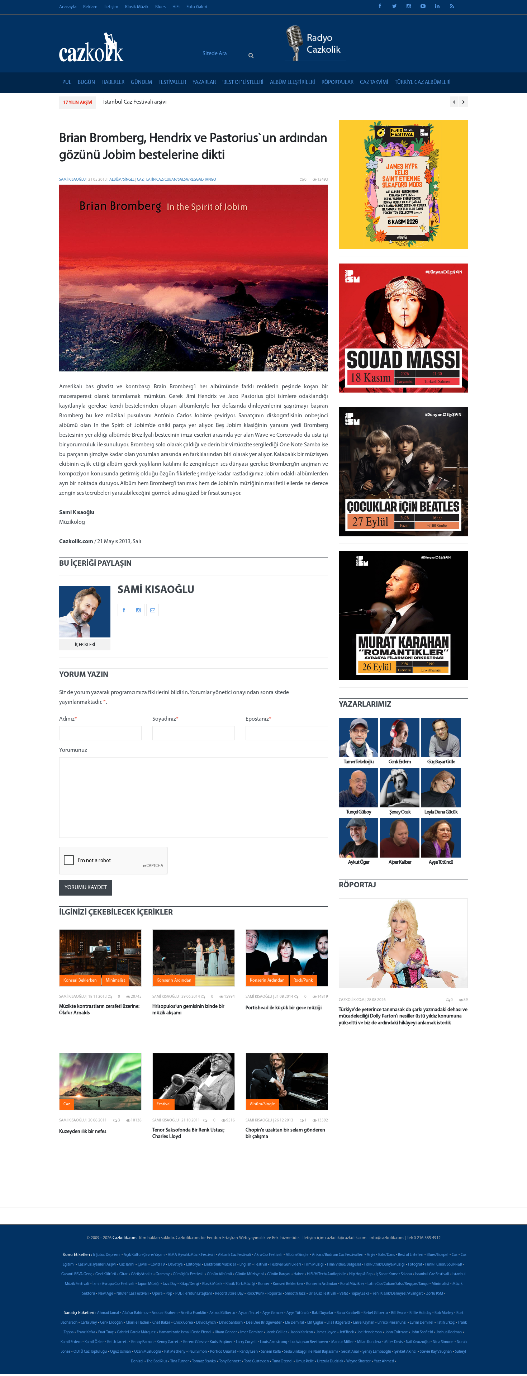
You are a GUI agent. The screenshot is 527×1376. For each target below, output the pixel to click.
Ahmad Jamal (108, 1313)
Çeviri (142, 1265)
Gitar (123, 1274)
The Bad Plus (157, 1361)
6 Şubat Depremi (106, 1255)
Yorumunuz (73, 750)
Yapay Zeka (360, 1294)
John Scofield (422, 1332)
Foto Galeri (196, 7)
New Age (105, 1294)
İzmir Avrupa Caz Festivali (113, 1284)
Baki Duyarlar (322, 1313)
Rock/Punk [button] (303, 980)
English (245, 1265)
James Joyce (326, 1332)
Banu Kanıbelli (348, 1313)
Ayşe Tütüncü (297, 1313)
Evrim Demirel (421, 1323)
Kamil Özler (94, 1342)
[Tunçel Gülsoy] (357, 787)
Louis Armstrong (273, 1342)
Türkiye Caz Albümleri (423, 82)
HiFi (176, 7)
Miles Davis (393, 1342)
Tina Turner (179, 1361)
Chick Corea (183, 1323)
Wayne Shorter (358, 1361)
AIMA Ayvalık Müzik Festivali (191, 1255)
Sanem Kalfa (271, 1352)
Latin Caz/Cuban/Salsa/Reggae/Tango (181, 180)
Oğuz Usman (120, 1352)
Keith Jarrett (117, 1342)
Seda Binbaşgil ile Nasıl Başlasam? (311, 1352)
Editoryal (193, 1265)
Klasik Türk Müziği (240, 1284)
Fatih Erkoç (446, 1323)
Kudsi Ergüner (221, 1342)
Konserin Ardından (321, 1284)
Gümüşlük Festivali (188, 1274)
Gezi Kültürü (105, 1274)
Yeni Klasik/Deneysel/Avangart (397, 1294)
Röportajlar (337, 82)
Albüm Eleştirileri (292, 82)
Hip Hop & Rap (360, 1274)
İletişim (111, 7)
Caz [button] (66, 1104)
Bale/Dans (386, 1255)
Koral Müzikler (352, 1284)
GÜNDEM (141, 82)
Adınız (68, 719)
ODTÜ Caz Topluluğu (90, 1352)
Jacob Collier (276, 1332)
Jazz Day (169, 1284)
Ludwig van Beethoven (309, 1342)
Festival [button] (164, 1104)
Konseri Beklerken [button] (80, 980)
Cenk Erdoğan (111, 1323)
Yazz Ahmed (384, 1361)
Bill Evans (398, 1313)
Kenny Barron (142, 1342)
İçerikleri (85, 644)
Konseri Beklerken (288, 1284)
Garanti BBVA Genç (76, 1274)
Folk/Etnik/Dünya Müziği (384, 1265)
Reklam (90, 7)
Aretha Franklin (193, 1313)
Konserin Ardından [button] (174, 980)
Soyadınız (165, 719)
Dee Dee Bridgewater (264, 1323)
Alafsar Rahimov (135, 1313)
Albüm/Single (122, 180)
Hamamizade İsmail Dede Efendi (185, 1332)
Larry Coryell (246, 1342)
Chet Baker (161, 1323)
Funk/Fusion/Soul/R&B (443, 1265)
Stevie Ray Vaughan (436, 1352)
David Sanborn (231, 1323)
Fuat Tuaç (106, 1332)
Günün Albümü (219, 1274)
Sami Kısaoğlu (72, 180)
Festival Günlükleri (285, 1265)
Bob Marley (444, 1313)
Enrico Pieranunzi (392, 1323)
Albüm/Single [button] (262, 1104)
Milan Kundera (369, 1342)
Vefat (344, 1294)
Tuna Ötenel (282, 1361)
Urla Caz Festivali (322, 1294)
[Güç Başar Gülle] (439, 737)
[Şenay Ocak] (398, 787)
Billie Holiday (420, 1313)
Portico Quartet (223, 1352)
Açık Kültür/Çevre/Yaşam (144, 1255)
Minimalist (440, 1284)
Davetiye (175, 1265)
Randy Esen (248, 1352)
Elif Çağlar (315, 1323)
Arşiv (371, 1255)
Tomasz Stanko (204, 1361)
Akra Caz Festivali (268, 1255)
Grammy (163, 1274)
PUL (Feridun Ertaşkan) (193, 1294)
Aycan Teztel (248, 1313)
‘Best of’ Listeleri (243, 82)
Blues (160, 7)
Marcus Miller (342, 1342)
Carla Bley (89, 1323)
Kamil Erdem (71, 1342)
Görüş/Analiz (141, 1274)
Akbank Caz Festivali (234, 1255)
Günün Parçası (278, 1274)
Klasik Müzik (136, 7)
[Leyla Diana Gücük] (439, 787)
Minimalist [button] (115, 980)
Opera (157, 1294)
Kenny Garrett (168, 1342)
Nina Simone (443, 1342)
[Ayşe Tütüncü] (439, 838)
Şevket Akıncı (405, 1352)
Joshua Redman (449, 1332)
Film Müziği (314, 1265)
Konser (264, 1284)
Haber (299, 1274)
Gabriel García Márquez (136, 1332)
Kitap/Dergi (189, 1284)
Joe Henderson (369, 1332)
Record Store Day (229, 1294)
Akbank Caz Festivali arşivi (144, 102)
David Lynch (206, 1323)
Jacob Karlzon (301, 1332)
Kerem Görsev (194, 1342)
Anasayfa (67, 7)
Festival (261, 1265)
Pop (169, 1294)
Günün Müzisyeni (249, 1274)
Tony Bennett (230, 1361)
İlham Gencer (226, 1332)
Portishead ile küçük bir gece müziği (284, 1008)
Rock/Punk (255, 1294)
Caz (140, 180)
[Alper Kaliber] (398, 838)
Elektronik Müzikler (220, 1265)
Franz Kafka (86, 1332)
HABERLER (112, 82)
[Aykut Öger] (357, 838)
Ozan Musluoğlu (147, 1352)
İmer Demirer (251, 1332)
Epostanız (258, 719)
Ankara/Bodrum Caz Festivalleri (338, 1255)
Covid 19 (158, 1265)
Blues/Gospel (437, 1255)
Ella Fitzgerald (338, 1323)
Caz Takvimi (374, 82)
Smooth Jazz (295, 1294)
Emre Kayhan (363, 1323)
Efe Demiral (294, 1323)
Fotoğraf (415, 1265)
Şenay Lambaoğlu (376, 1352)
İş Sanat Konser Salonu (394, 1274)
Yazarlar (204, 82)
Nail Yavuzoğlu (417, 1342)
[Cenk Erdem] (398, 737)
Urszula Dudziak (330, 1361)
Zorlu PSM (434, 1294)
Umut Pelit (305, 1361)
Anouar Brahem (164, 1313)
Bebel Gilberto (376, 1313)
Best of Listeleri (410, 1255)
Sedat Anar (350, 1352)
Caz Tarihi (126, 1265)
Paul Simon (198, 1352)
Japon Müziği (149, 1284)
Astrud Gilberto (222, 1313)
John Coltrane (396, 1332)
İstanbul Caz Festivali (432, 1274)
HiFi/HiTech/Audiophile (326, 1274)
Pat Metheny (174, 1352)
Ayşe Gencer (272, 1313)
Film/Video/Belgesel (344, 1265)
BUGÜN (86, 82)
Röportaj (274, 1294)
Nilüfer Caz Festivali (133, 1294)
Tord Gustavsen (256, 1361)
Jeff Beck (347, 1332)
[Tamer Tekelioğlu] (357, 737)
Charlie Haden (137, 1323)
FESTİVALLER (172, 82)
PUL (66, 82)
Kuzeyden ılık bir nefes (82, 1131)
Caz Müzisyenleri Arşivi (97, 1265)
